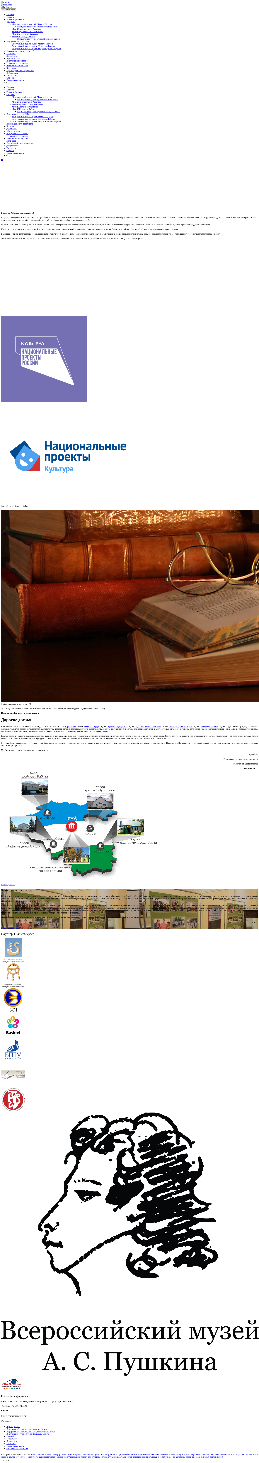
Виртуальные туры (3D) (17, 41)
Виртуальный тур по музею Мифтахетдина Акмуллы (36, 48)
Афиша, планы (13, 58)
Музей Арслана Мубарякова (25, 34)
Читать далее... (8, 884)
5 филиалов (70, 726)
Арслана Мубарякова (117, 726)
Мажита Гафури (91, 726)
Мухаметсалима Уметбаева (148, 726)
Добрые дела (12, 73)
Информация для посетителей (20, 51)
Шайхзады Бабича (209, 726)
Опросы (10, 78)
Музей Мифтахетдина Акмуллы (26, 29)
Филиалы (10, 22)
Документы (11, 56)
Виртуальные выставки (17, 61)
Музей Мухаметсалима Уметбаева (27, 31)
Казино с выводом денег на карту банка (47, 1454)
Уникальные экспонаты (17, 63)
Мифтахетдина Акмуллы (180, 726)
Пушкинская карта (15, 80)
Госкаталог (11, 75)
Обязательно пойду (10, 928)
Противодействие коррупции (20, 70)
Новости (10, 17)
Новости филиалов (15, 19)
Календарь (11, 68)
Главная (10, 14)
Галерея (10, 1436)
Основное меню (8, 10)
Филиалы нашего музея (17, 1448)
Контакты (11, 53)
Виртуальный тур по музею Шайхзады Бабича (38, 39)
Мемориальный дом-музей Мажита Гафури (32, 24)
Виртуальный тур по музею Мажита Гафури (37, 27)
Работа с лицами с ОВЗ (17, 65)
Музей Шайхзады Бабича (23, 36)
